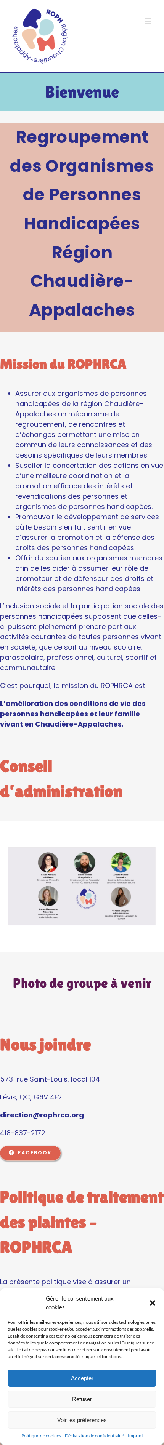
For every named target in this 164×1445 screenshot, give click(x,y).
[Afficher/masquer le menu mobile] (149, 21)
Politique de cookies (41, 1436)
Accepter (82, 1378)
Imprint (135, 1436)
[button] (152, 1303)
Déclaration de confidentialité (94, 1436)
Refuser (82, 1399)
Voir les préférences (82, 1420)
